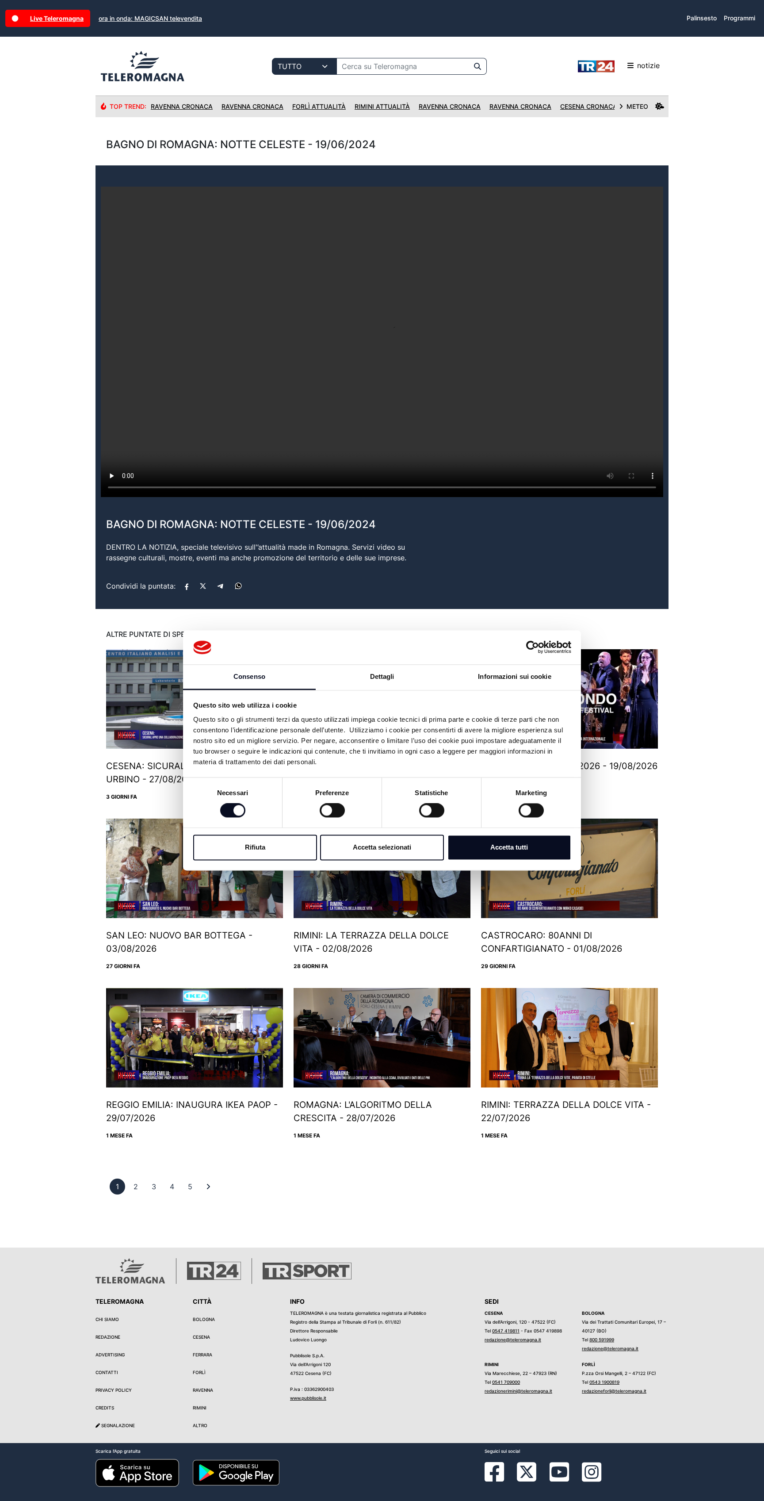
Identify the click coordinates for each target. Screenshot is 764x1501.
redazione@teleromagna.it (513, 1339)
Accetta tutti (509, 847)
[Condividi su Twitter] (203, 586)
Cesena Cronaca (588, 106)
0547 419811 (506, 1330)
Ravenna (203, 1390)
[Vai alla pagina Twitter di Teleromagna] (526, 1471)
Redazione (108, 1337)
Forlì (199, 1372)
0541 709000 (506, 1382)
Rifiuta (255, 847)
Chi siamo (107, 1319)
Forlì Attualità (319, 106)
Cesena (201, 1337)
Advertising (110, 1354)
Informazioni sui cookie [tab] (514, 676)
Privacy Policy (114, 1390)
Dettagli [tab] (382, 676)
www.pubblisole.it (308, 1398)
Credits (105, 1407)
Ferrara (202, 1354)
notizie (648, 65)
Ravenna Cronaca (182, 106)
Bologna (204, 1319)
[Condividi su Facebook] (186, 586)
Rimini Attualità (382, 106)
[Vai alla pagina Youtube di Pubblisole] (559, 1478)
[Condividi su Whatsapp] (238, 586)
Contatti (107, 1372)
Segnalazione (117, 1425)
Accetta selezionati (382, 847)
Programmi (739, 18)
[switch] (332, 811)
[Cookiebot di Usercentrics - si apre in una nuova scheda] (532, 647)
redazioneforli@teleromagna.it (614, 1391)
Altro (200, 1425)
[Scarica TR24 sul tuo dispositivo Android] (236, 1472)
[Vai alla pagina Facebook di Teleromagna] (500, 1478)
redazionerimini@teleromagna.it (518, 1391)
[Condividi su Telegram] (220, 586)
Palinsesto (702, 18)
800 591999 (601, 1339)
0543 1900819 (604, 1382)
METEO (637, 106)
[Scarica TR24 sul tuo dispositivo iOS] (137, 1472)
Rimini (199, 1407)
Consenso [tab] (249, 676)
